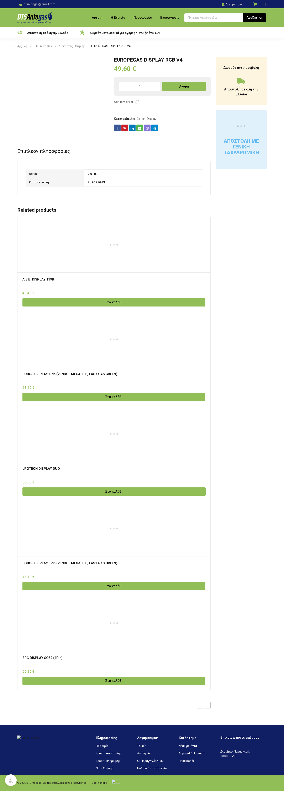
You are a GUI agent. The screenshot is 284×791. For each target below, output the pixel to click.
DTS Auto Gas (43, 46)
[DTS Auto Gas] (34, 17)
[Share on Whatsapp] (139, 128)
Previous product (200, 705)
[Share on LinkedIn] (132, 128)
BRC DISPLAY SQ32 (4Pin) (42, 658)
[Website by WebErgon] (116, 783)
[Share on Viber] (147, 128)
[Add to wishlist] (137, 102)
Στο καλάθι (113, 302)
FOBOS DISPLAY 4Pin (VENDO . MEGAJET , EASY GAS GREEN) (69, 374)
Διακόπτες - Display (72, 46)
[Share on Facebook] (117, 128)
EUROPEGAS (96, 182)
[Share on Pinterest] (124, 128)
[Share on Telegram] (154, 128)
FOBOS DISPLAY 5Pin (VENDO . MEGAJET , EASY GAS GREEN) (69, 563)
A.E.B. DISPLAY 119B (38, 279)
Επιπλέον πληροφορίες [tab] (43, 151)
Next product (207, 705)
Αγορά (184, 86)
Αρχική (22, 46)
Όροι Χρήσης (99, 782)
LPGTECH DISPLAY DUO (41, 469)
